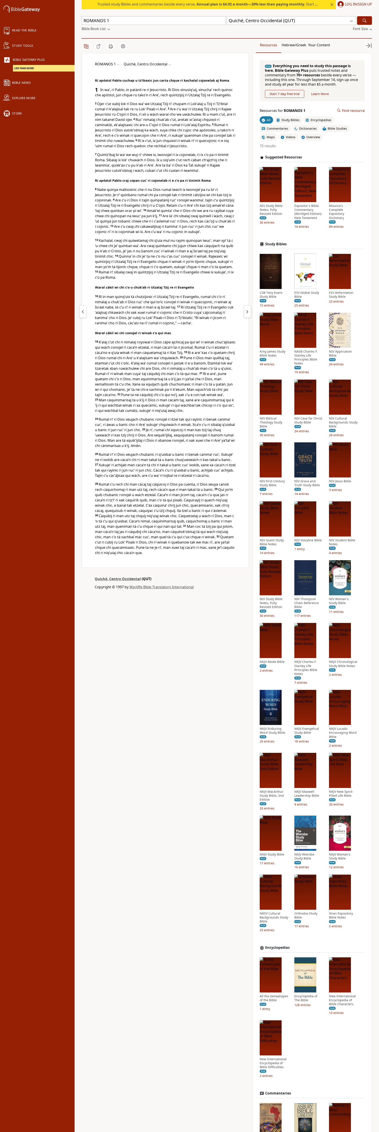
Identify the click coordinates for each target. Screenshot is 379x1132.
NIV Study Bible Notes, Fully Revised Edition (271, 210)
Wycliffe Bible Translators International (161, 587)
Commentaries (278, 1093)
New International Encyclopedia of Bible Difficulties (273, 1063)
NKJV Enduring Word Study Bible (272, 731)
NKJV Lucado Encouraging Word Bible (343, 733)
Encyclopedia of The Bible (305, 998)
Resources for (282, 110)
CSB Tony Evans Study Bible (271, 294)
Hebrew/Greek (294, 45)
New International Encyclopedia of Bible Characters (342, 1000)
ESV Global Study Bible (306, 294)
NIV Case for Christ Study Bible (308, 420)
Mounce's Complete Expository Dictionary (336, 212)
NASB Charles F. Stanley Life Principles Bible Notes (306, 358)
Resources (268, 45)
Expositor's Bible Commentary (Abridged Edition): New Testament (308, 212)
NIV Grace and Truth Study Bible (307, 483)
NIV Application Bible (340, 353)
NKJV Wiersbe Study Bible (304, 856)
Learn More (320, 93)
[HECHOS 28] (82, 311)
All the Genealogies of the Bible (274, 998)
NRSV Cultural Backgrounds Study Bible (274, 917)
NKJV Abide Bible (272, 662)
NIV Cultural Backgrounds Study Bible (343, 422)
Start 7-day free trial (285, 93)
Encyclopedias (277, 947)
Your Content (319, 45)
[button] (354, 4)
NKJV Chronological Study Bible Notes (343, 664)
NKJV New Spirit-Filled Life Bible (341, 794)
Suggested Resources (283, 157)
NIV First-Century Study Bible (272, 483)
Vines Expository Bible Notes (341, 915)
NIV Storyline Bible (308, 540)
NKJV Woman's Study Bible (339, 856)
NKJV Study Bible (272, 854)
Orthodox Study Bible (305, 915)
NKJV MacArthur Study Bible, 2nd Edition (272, 796)
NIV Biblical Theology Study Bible (271, 422)
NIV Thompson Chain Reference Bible (306, 603)
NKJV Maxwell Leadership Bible (306, 794)
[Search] (364, 20)
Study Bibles (276, 244)
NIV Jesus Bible (340, 481)
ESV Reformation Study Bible (341, 294)
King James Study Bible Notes (272, 353)
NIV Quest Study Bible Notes (272, 542)
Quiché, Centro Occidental (118, 578)
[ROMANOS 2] (247, 311)
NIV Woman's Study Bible (339, 601)
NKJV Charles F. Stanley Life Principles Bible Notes (305, 668)
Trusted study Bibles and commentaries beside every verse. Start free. (210, 4)
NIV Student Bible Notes (342, 542)
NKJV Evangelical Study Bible (306, 731)
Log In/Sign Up (358, 4)
